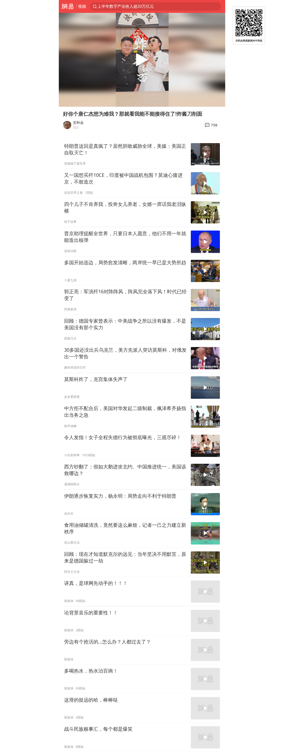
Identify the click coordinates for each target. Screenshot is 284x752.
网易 (67, 6)
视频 (82, 6)
